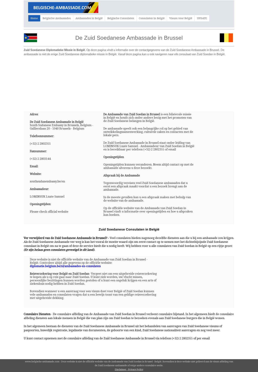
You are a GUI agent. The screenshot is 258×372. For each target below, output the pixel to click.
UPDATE (202, 18)
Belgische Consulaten (120, 18)
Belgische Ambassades (57, 18)
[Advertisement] (129, 82)
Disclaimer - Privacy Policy (129, 369)
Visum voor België (180, 18)
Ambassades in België (89, 18)
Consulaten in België (152, 18)
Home (34, 18)
